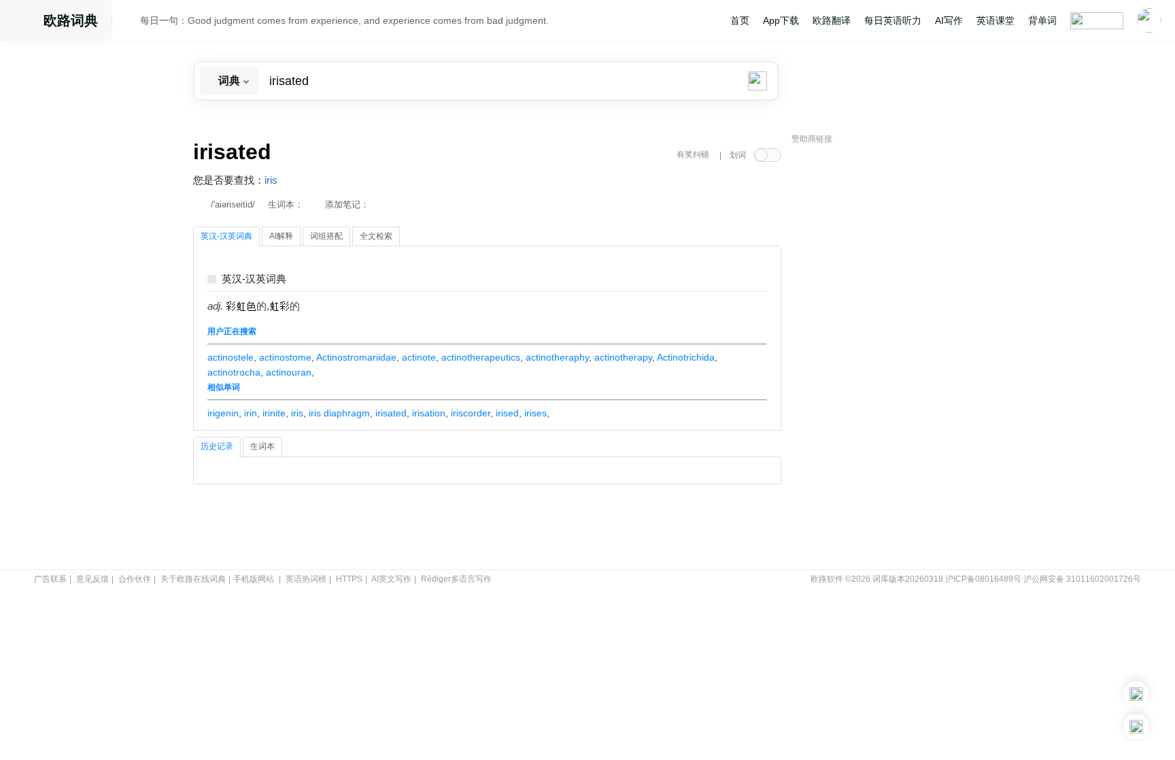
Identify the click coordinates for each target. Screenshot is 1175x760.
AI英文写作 (391, 579)
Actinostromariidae (356, 357)
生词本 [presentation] (262, 446)
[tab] (226, 237)
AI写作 (949, 20)
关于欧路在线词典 (193, 579)
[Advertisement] (893, 357)
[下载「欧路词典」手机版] (1136, 694)
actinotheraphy (557, 357)
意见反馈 (92, 579)
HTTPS (349, 579)
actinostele (230, 357)
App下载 (781, 20)
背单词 (1042, 20)
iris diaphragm (339, 413)
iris (271, 180)
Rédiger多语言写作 (456, 579)
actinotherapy (623, 357)
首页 (739, 20)
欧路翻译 (832, 20)
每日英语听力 (892, 20)
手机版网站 (253, 579)
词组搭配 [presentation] (326, 236)
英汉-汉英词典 (254, 279)
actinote (419, 357)
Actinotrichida (686, 357)
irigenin (223, 413)
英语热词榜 (306, 579)
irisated (391, 413)
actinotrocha (233, 372)
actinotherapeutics (480, 357)
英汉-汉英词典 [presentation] (226, 236)
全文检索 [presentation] (376, 236)
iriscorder (470, 413)
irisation (428, 413)
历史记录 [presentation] (217, 446)
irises (535, 413)
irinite (274, 413)
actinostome (285, 357)
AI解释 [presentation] (281, 236)
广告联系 (50, 579)
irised (507, 413)
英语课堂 (995, 20)
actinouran (288, 372)
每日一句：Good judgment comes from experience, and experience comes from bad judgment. (344, 20)
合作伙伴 (134, 579)
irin (250, 413)
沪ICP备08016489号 (983, 579)
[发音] (130, 22)
